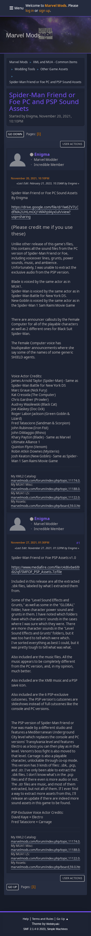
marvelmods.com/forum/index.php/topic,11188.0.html (49, 489)
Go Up (12, 887)
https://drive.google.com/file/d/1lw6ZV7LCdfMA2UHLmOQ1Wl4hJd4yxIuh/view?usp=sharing (44, 212)
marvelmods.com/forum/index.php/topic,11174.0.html (49, 480)
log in (30, 10)
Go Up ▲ (63, 919)
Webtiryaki (52, 923)
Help (26, 919)
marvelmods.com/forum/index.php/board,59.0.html (47, 506)
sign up (44, 10)
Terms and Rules (42, 919)
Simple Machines (57, 928)
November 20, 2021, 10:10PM (30, 178)
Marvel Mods (23, 35)
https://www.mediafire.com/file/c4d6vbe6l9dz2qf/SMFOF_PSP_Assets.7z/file (45, 569)
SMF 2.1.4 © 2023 (34, 928)
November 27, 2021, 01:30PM (30, 542)
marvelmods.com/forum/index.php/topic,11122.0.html (49, 497)
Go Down (15, 134)
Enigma (42, 154)
